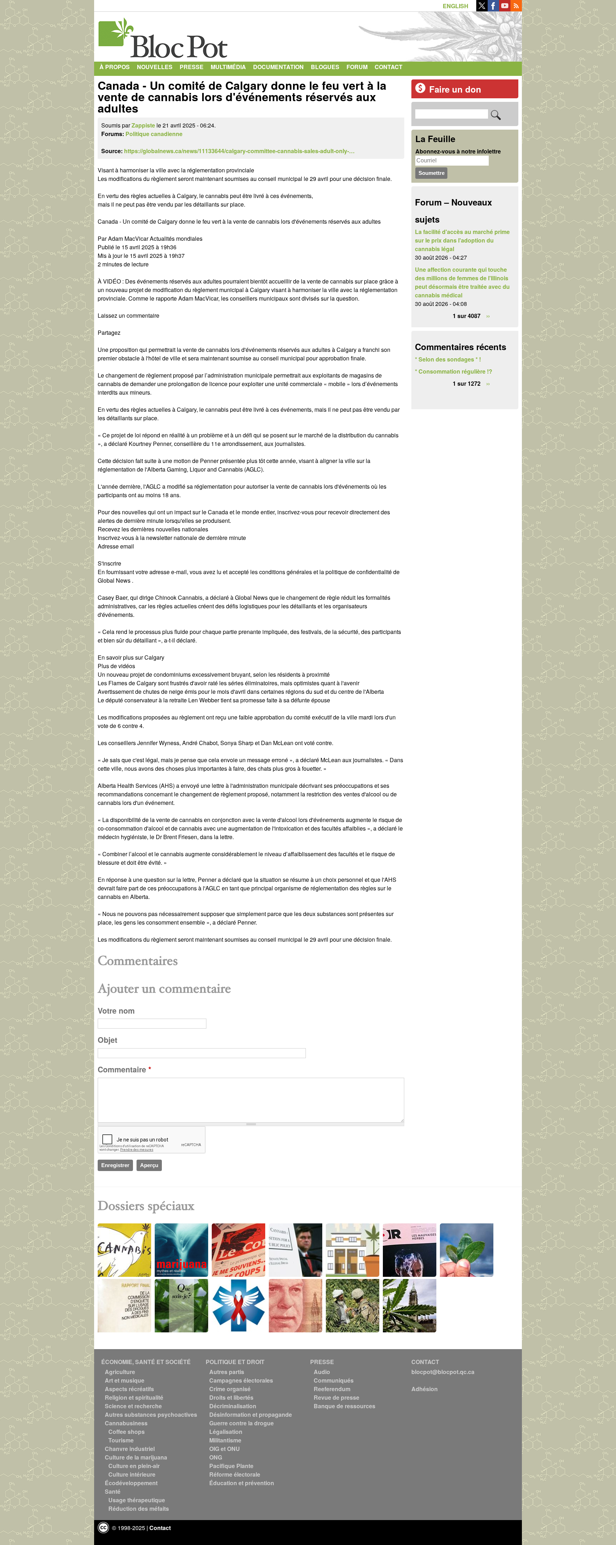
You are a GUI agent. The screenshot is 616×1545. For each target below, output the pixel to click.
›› (488, 316)
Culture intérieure (131, 1474)
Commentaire (124, 1069)
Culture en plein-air (134, 1466)
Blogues (325, 67)
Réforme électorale (234, 1474)
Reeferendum (332, 1389)
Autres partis (226, 1372)
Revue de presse (336, 1397)
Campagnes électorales (241, 1380)
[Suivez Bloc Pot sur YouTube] (504, 9)
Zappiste (143, 125)
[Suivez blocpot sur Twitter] (482, 9)
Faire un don (455, 89)
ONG (215, 1457)
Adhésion (424, 1389)
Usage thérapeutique (136, 1500)
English (455, 6)
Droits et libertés (231, 1397)
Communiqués (334, 1380)
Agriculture (120, 1372)
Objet (107, 1039)
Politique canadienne (154, 134)
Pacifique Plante (231, 1466)
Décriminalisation (232, 1406)
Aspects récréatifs (129, 1389)
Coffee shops (126, 1431)
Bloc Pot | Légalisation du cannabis (164, 35)
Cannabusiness (126, 1423)
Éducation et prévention (241, 1483)
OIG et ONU (224, 1449)
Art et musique (124, 1380)
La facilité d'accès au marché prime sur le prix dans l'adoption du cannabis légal (462, 240)
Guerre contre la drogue (241, 1423)
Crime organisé (230, 1389)
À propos (114, 67)
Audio (322, 1372)
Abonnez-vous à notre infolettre (458, 151)
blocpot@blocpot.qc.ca (442, 1372)
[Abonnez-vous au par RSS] (516, 9)
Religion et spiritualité (134, 1397)
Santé (112, 1491)
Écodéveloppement (131, 1483)
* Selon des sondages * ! (448, 359)
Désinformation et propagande (250, 1414)
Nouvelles (155, 67)
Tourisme (121, 1440)
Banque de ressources (344, 1406)
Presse (192, 67)
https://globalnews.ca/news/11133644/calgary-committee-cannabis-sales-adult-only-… (239, 151)
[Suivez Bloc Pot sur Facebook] (493, 9)
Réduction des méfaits (138, 1508)
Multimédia (228, 67)
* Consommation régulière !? (453, 371)
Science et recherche (133, 1406)
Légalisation (225, 1431)
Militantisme (225, 1440)
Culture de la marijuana (136, 1457)
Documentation (278, 67)
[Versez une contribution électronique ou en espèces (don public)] (420, 91)
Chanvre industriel (130, 1449)
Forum (357, 67)
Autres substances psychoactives (151, 1414)
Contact (388, 67)
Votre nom (116, 1010)
